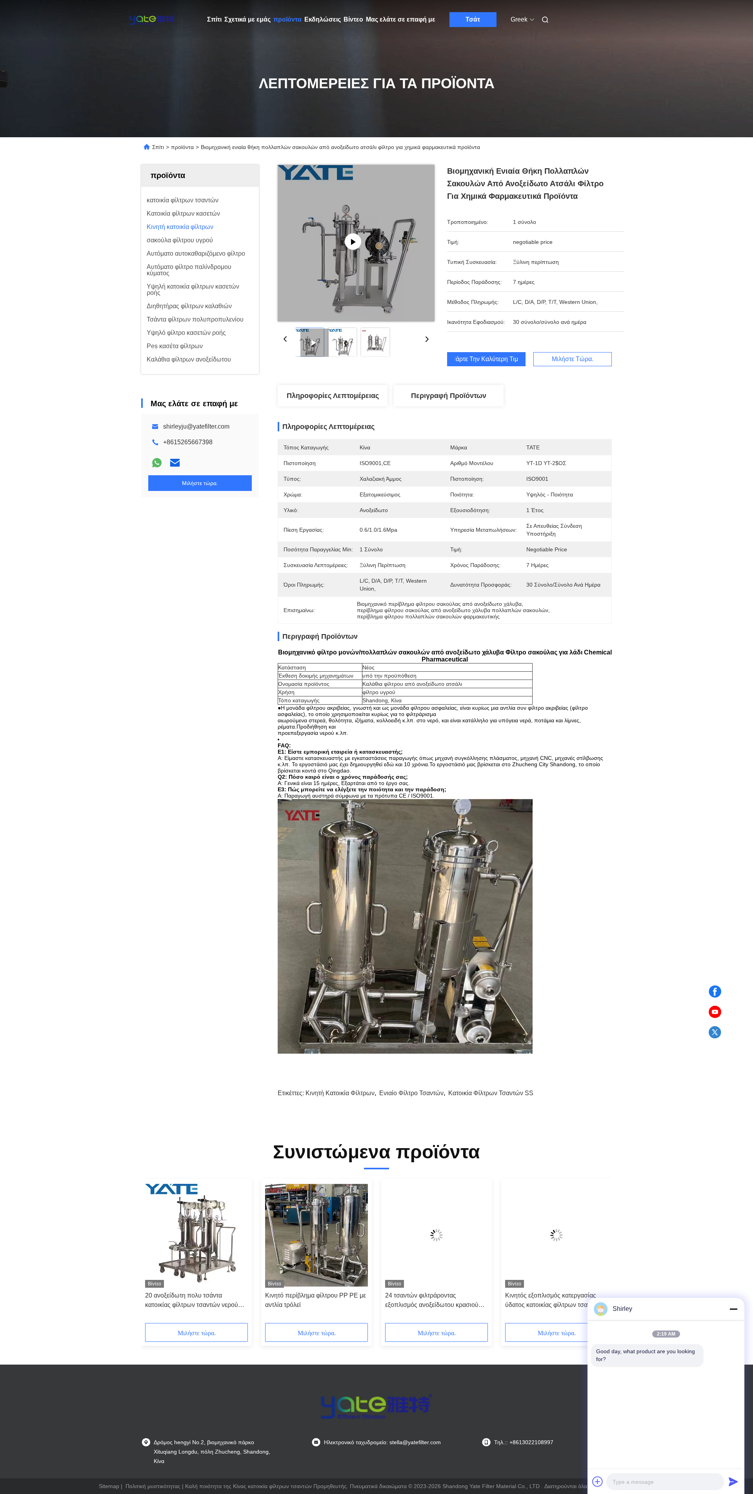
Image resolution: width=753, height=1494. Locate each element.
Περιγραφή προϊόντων (448, 396)
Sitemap (109, 1486)
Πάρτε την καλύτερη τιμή (486, 359)
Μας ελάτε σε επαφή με (400, 19)
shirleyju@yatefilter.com (196, 426)
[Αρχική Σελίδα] (152, 19)
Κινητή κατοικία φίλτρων (340, 1093)
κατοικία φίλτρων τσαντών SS (490, 1093)
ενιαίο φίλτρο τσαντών (411, 1093)
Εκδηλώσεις (322, 19)
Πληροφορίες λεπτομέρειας (333, 396)
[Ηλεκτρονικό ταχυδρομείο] (175, 462)
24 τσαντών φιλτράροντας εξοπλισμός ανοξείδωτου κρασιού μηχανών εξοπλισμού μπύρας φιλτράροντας (431, 1301)
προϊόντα (287, 19)
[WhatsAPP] (157, 462)
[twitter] (715, 1032)
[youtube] (715, 1012)
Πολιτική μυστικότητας (153, 1486)
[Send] (733, 1481)
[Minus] (733, 1309)
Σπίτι (214, 19)
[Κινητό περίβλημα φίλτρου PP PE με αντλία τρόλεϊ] (316, 1235)
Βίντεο (353, 19)
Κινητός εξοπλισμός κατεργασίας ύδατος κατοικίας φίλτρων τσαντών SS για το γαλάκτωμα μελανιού (553, 1301)
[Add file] (597, 1481)
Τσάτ (473, 19)
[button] (155, 1254)
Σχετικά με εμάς (247, 19)
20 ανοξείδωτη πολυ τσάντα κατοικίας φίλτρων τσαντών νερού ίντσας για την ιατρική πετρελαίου (191, 1301)
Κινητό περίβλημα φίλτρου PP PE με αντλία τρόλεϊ (315, 1300)
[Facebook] (715, 992)
